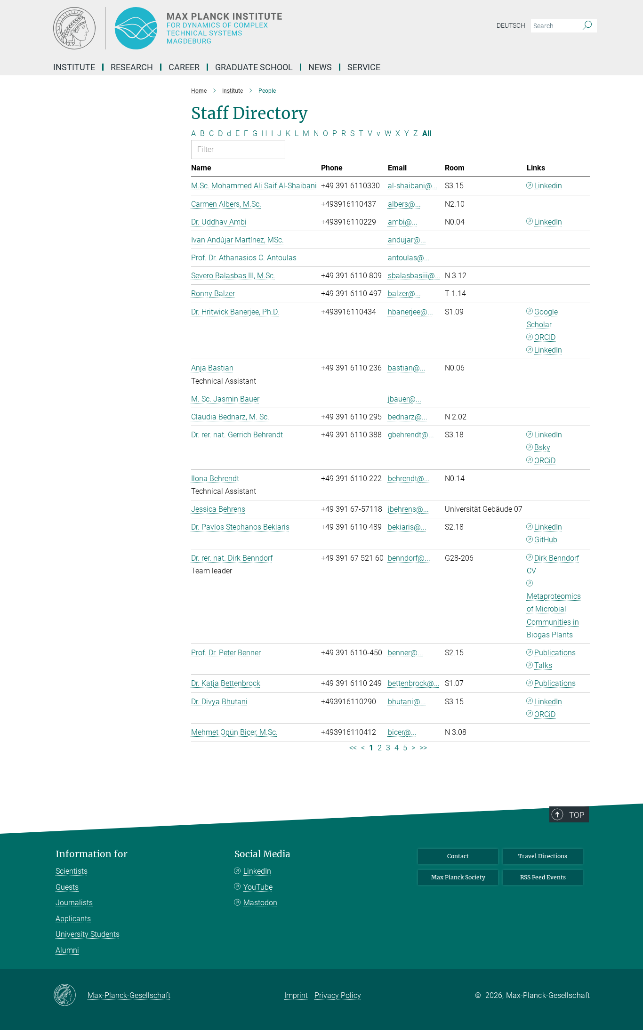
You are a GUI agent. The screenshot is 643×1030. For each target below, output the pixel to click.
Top (576, 815)
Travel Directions (542, 856)
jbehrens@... (408, 509)
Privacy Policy (337, 995)
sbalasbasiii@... (414, 275)
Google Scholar (542, 318)
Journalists (74, 902)
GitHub (545, 539)
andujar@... (407, 239)
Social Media (262, 854)
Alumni (67, 950)
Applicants (73, 918)
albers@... (404, 204)
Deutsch (511, 25)
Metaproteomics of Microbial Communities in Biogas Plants (554, 615)
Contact (458, 856)
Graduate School (254, 67)
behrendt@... (409, 478)
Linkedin (548, 185)
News (320, 67)
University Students (88, 934)
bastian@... (407, 367)
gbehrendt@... (411, 434)
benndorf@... (409, 558)
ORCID (544, 337)
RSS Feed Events (543, 877)
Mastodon (260, 902)
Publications (555, 652)
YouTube (258, 887)
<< (353, 747)
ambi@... (403, 221)
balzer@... (404, 293)
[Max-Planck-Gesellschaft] (70, 995)
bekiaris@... (407, 527)
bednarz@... (407, 416)
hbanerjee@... (410, 311)
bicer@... (402, 732)
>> (423, 747)
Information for (92, 854)
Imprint (296, 995)
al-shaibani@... (413, 185)
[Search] (587, 25)
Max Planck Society (458, 877)
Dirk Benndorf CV (553, 564)
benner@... (405, 652)
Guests (67, 887)
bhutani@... (407, 701)
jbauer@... (404, 398)
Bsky (542, 447)
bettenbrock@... (414, 683)
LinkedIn (548, 221)
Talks (543, 665)
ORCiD (544, 460)
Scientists (72, 871)
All (426, 133)
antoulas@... (409, 257)
